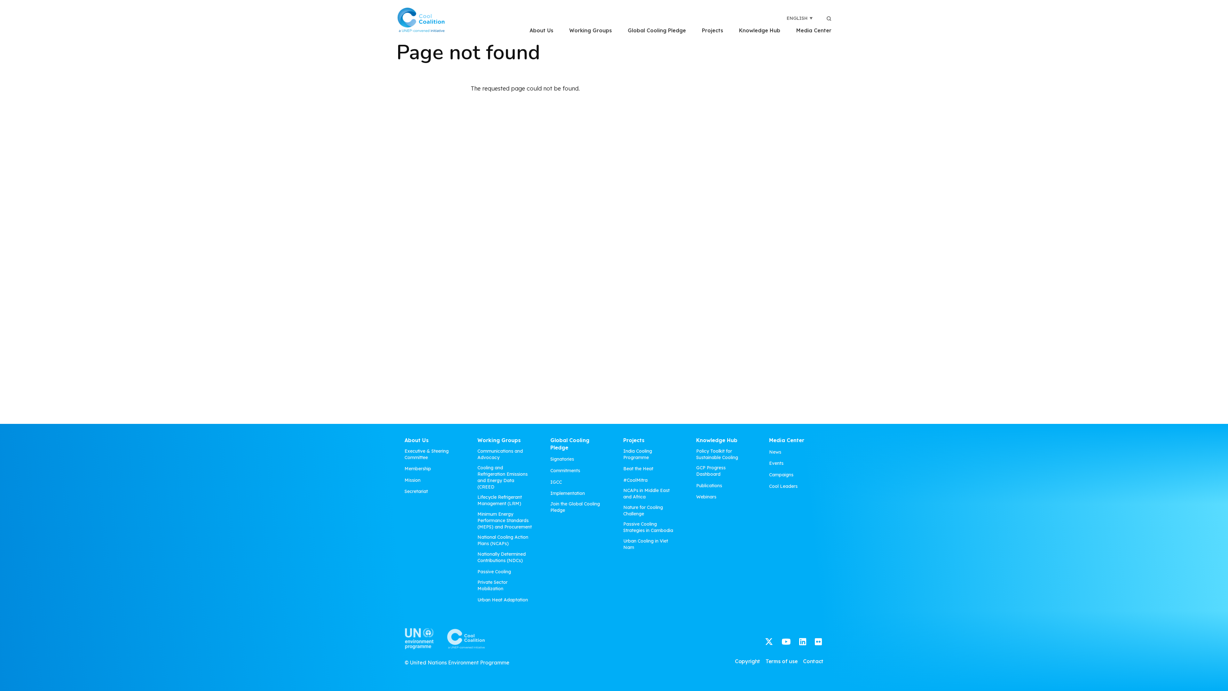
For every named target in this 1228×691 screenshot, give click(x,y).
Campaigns (781, 475)
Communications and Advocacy (500, 454)
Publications (709, 485)
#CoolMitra (635, 480)
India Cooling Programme (637, 454)
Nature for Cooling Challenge (643, 510)
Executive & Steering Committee (427, 454)
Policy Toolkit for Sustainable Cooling (717, 454)
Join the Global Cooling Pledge (575, 507)
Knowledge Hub (759, 30)
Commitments (565, 470)
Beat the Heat (638, 469)
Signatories (562, 459)
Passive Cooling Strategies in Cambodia (648, 527)
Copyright (747, 661)
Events (776, 463)
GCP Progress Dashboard (711, 471)
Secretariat (416, 491)
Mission (413, 480)
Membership (418, 469)
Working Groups (590, 30)
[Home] (421, 19)
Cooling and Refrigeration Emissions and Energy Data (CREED (502, 477)
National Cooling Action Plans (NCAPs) (502, 540)
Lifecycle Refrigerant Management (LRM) (499, 500)
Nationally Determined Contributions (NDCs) (501, 557)
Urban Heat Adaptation (502, 600)
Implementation (567, 493)
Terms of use (782, 661)
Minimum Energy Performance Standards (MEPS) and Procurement (504, 520)
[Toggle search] (828, 18)
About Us (541, 30)
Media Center (813, 30)
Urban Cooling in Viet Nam (645, 544)
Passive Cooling (494, 572)
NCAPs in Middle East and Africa (646, 494)
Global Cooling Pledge (657, 30)
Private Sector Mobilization (492, 585)
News (775, 452)
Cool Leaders (783, 486)
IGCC (556, 482)
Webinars (706, 497)
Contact (813, 661)
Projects (712, 30)
